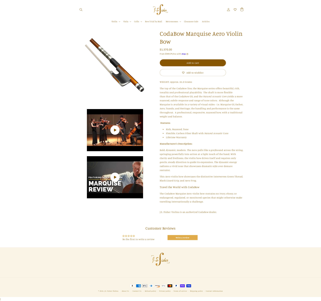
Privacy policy (165, 291)
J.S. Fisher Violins (111, 291)
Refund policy (150, 291)
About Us (125, 291)
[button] (81, 9)
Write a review (182, 237)
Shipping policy (196, 291)
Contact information (214, 291)
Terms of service (180, 291)
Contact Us (137, 291)
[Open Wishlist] (235, 9)
